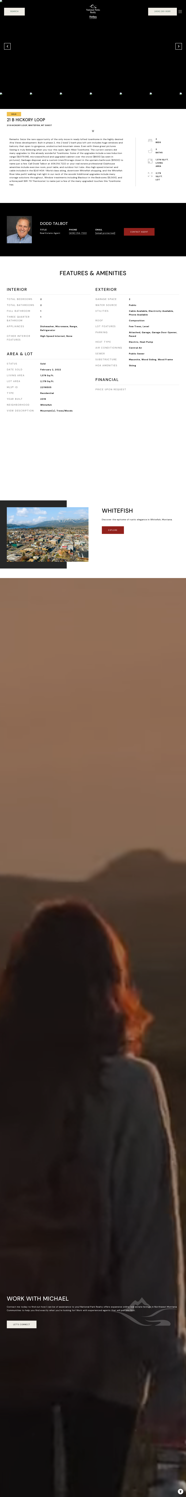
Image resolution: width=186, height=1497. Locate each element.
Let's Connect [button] (21, 1324)
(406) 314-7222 (78, 233)
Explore (113, 530)
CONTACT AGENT (139, 232)
